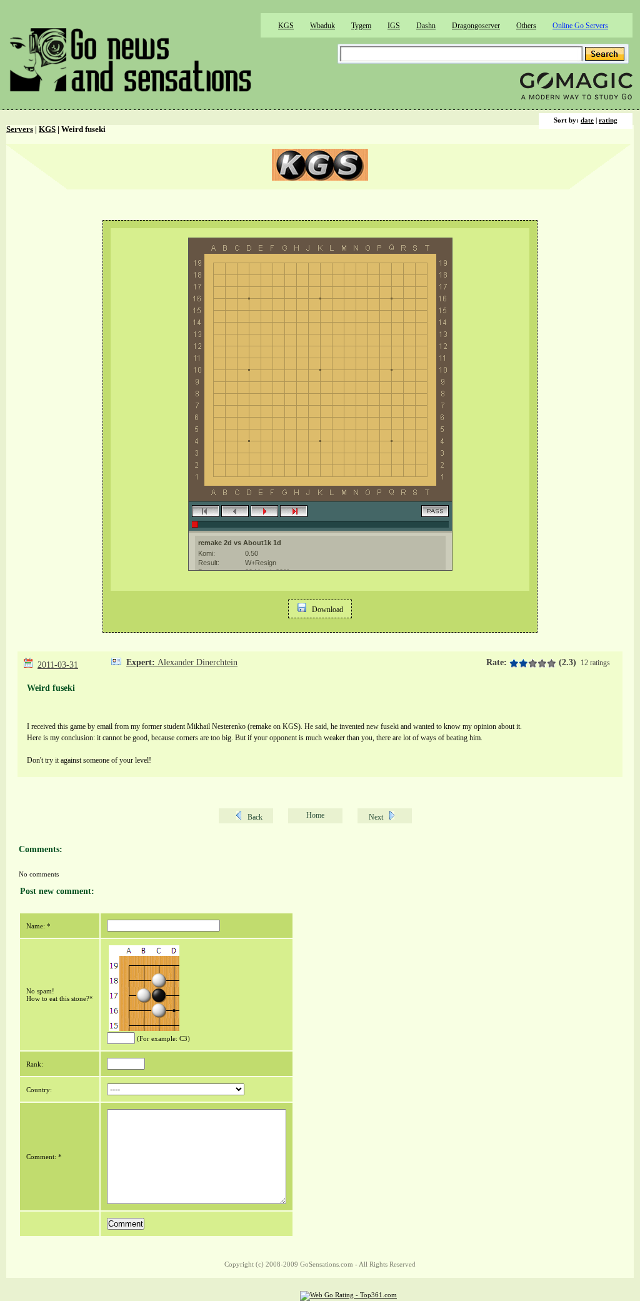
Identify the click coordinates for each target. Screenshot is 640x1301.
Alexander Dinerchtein (198, 662)
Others (526, 25)
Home (315, 815)
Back (255, 817)
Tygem (361, 25)
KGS (286, 25)
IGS (394, 25)
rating (608, 120)
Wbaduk (322, 25)
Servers (19, 129)
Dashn (426, 25)
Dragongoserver (476, 25)
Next (376, 817)
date (587, 120)
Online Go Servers (580, 25)
